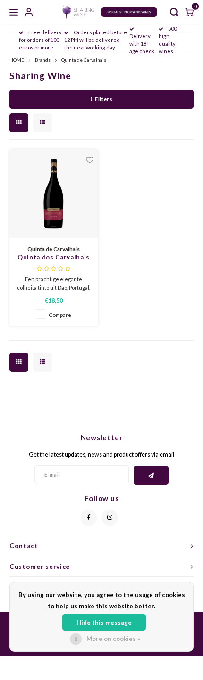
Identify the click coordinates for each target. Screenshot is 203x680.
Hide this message (104, 622)
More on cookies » (113, 638)
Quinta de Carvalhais (83, 60)
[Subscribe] (151, 475)
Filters (103, 99)
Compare (60, 314)
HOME (16, 60)
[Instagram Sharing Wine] (110, 518)
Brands (43, 60)
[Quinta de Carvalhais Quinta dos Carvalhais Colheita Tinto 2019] (53, 193)
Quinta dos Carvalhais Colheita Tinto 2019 (53, 257)
